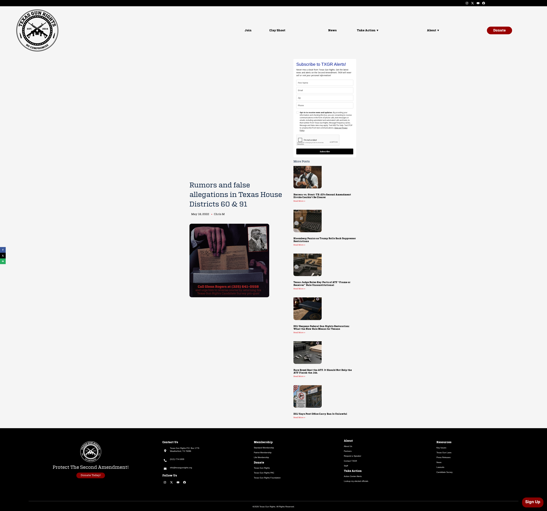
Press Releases (443, 457)
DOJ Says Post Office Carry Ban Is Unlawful (320, 414)
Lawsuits (440, 467)
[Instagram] (467, 3)
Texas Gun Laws (443, 452)
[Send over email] (3, 261)
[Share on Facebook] (3, 250)
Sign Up (532, 501)
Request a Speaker (352, 456)
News (332, 30)
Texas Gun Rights (262, 468)
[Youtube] (478, 3)
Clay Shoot (277, 30)
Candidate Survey (444, 472)
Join (248, 30)
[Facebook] (483, 3)
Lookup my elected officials (356, 481)
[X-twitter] (472, 3)
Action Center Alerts (353, 476)
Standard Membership (264, 448)
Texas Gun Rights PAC (264, 473)
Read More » (299, 201)
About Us (348, 446)
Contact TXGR (350, 461)
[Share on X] (3, 255)
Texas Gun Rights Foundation (267, 478)
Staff (346, 466)
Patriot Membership (263, 452)
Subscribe (325, 151)
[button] (389, 30)
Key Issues (441, 448)
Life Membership (261, 457)
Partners (348, 451)
